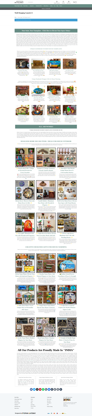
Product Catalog (49, 406)
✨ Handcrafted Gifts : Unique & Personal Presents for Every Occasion (25, 170)
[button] (75, 2)
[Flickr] (49, 389)
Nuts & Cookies (17, 402)
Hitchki (18, 355)
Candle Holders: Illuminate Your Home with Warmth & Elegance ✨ (46, 203)
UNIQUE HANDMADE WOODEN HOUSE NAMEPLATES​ (46, 49)
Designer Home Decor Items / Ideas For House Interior (46, 141)
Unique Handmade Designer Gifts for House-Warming (46, 79)
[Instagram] (37, 389)
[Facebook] (31, 389)
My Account (49, 399)
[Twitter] (34, 389)
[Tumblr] (52, 389)
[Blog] (55, 389)
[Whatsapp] (43, 389)
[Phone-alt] (46, 389)
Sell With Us (49, 402)
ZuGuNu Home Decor (45, 360)
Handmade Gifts (17, 406)
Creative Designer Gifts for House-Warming (46, 247)
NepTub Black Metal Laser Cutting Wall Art (56, 360)
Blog (31, 402)
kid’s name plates (24, 381)
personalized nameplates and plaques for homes (44, 35)
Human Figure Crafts (18, 399)
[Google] (57, 389)
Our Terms (32, 404)
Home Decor (68, 381)
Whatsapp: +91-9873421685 (46, 8)
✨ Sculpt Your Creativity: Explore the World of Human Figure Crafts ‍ (66, 307)
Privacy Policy (33, 406)
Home (15, 17)
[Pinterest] (40, 389)
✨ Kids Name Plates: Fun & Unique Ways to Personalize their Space (25, 307)
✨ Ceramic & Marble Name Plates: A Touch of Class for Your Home (67, 340)
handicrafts (43, 355)
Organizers (16, 404)
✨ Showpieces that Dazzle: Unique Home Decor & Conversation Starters (67, 170)
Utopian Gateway (30, 360)
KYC (48, 404)
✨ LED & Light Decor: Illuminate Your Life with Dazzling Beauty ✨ (67, 235)
